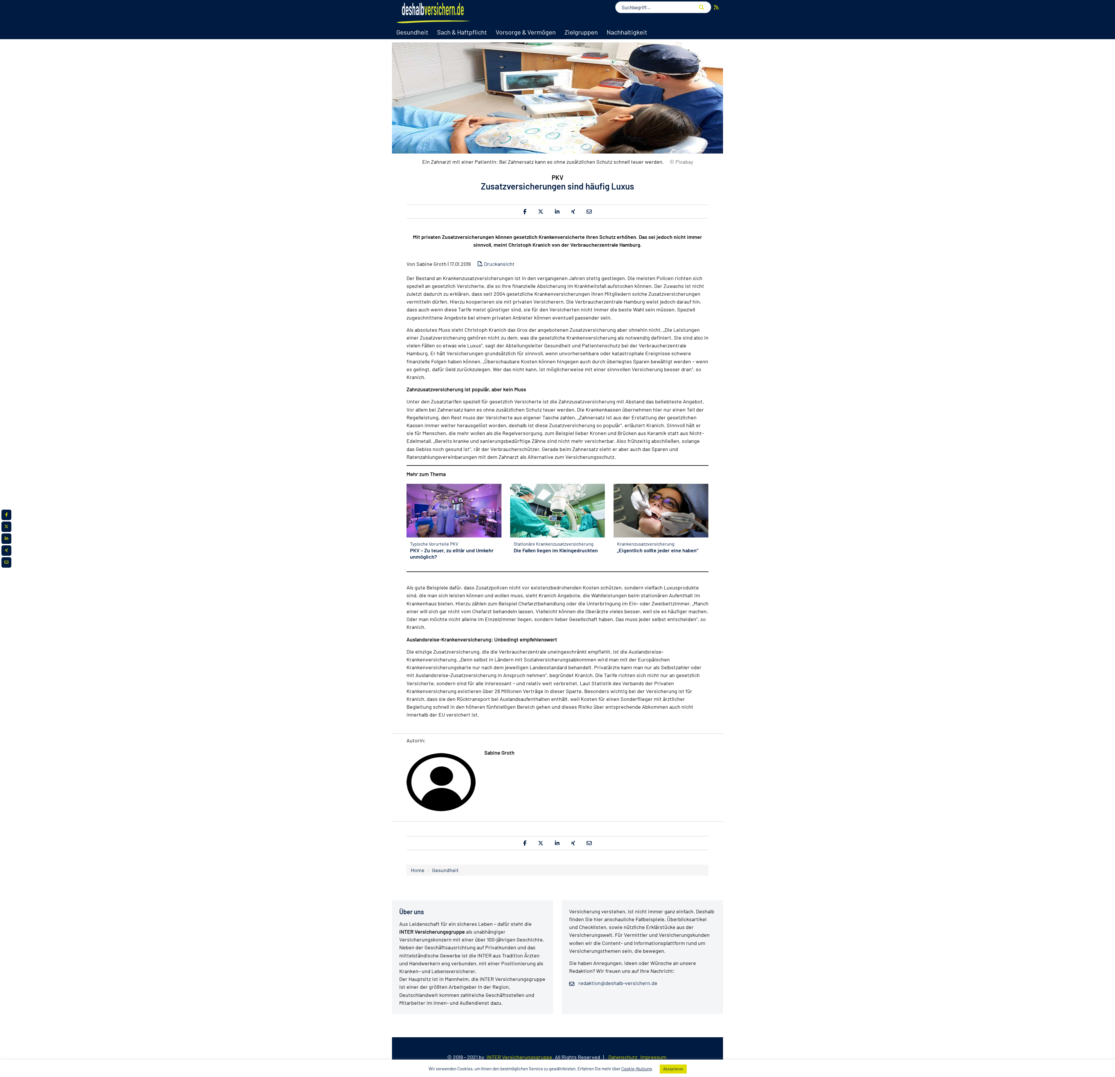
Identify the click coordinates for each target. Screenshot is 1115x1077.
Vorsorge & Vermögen (526, 32)
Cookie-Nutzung (636, 1068)
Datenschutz (622, 1057)
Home (418, 870)
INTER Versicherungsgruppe (519, 1057)
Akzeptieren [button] (673, 1069)
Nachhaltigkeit (627, 32)
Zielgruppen (581, 32)
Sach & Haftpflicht (462, 32)
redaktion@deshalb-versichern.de (617, 983)
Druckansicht (499, 264)
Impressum (653, 1057)
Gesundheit (412, 32)
